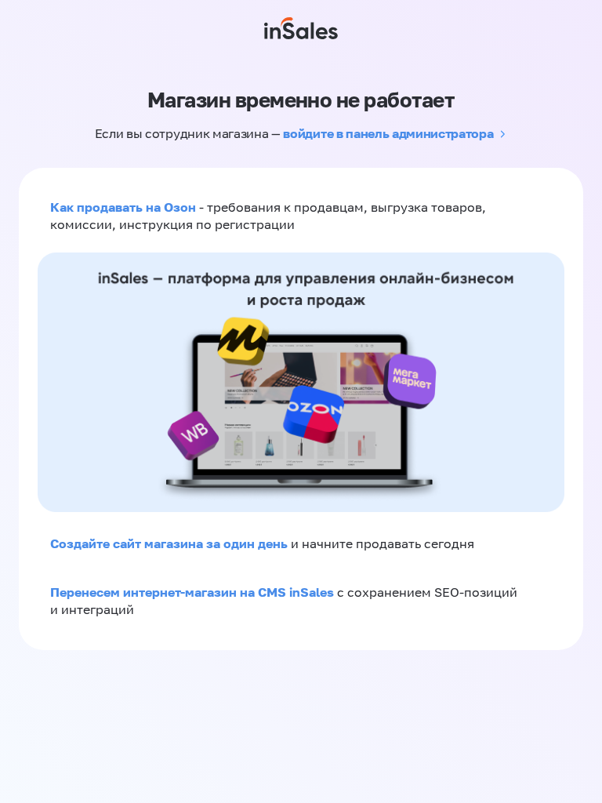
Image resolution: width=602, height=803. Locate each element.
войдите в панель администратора (388, 133)
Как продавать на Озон (123, 207)
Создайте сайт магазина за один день (170, 543)
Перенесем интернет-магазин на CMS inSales (193, 592)
